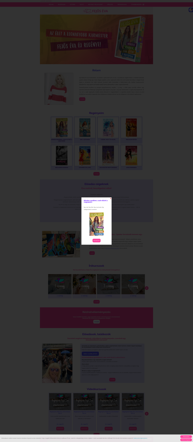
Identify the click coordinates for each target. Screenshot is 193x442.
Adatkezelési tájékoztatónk (140, 438)
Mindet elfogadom (186, 439)
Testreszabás (186, 436)
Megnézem (96, 240)
